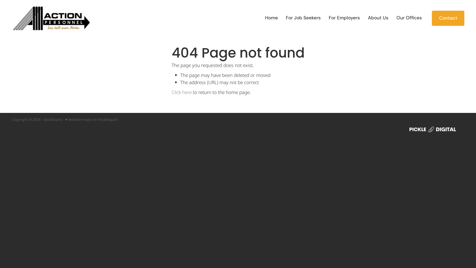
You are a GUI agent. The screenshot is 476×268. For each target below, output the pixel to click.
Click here (182, 93)
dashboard (53, 120)
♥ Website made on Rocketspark (91, 120)
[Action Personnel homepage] (57, 18)
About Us (378, 18)
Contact (448, 18)
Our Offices (409, 18)
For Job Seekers (303, 18)
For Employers (344, 18)
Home (271, 18)
